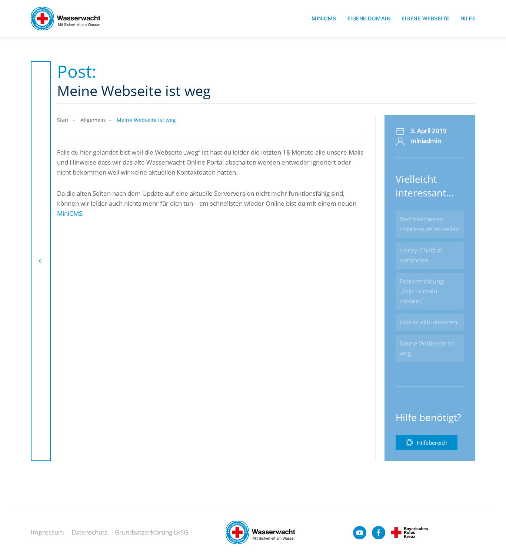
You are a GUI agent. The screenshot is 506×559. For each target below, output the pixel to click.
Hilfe (468, 18)
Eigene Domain (369, 18)
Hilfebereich (432, 442)
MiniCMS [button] (324, 18)
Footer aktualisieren (428, 322)
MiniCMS (69, 213)
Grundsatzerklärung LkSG (151, 532)
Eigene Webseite (425, 18)
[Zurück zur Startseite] (65, 18)
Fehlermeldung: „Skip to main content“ (422, 291)
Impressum (47, 532)
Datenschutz (89, 532)
